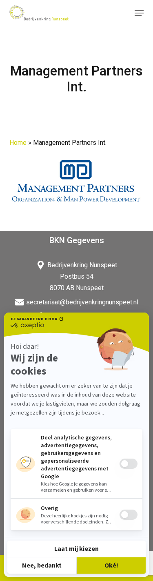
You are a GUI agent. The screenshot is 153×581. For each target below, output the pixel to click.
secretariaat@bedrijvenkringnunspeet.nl (82, 302)
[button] (139, 13)
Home (18, 142)
